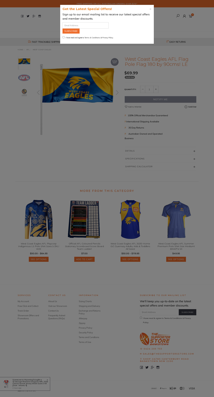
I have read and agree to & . (90, 38)
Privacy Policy (107, 38)
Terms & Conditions (92, 38)
